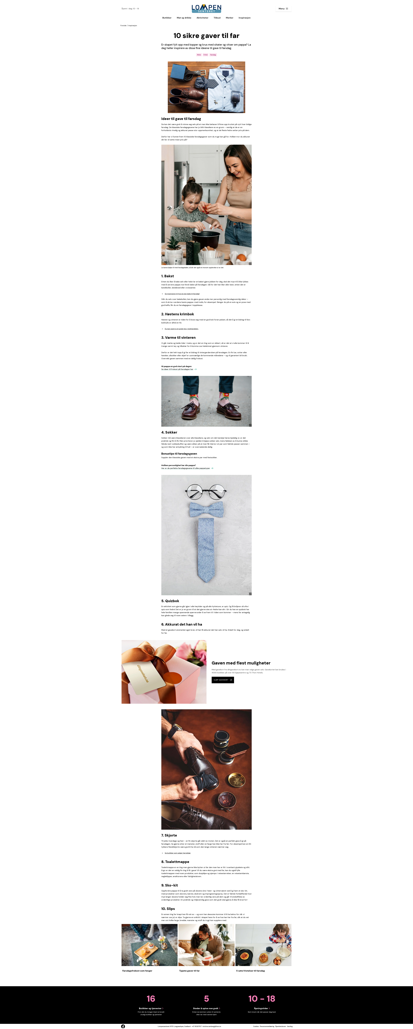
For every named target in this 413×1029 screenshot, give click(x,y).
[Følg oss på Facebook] (123, 1026)
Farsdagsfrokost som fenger (137, 970)
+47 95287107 (197, 1026)
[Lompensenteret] (206, 8)
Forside (123, 25)
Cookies (256, 1026)
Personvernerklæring (267, 1026)
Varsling (290, 1026)
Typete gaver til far (189, 970)
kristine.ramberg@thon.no (212, 1026)
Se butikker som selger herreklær (178, 853)
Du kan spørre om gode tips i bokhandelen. (181, 329)
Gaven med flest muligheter (241, 663)
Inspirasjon (132, 25)
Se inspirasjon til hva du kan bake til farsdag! (182, 294)
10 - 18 (130, 8)
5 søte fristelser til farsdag (250, 970)
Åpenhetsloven (280, 1026)
